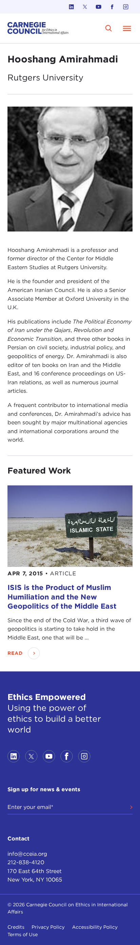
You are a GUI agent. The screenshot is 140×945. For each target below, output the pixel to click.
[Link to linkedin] (71, 7)
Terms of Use (22, 934)
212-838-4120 (25, 862)
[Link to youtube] (98, 7)
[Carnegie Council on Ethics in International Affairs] (38, 28)
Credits (15, 927)
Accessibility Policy (95, 927)
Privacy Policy (48, 927)
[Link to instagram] (126, 7)
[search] (108, 28)
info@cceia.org (27, 854)
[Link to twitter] (85, 7)
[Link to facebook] (112, 7)
